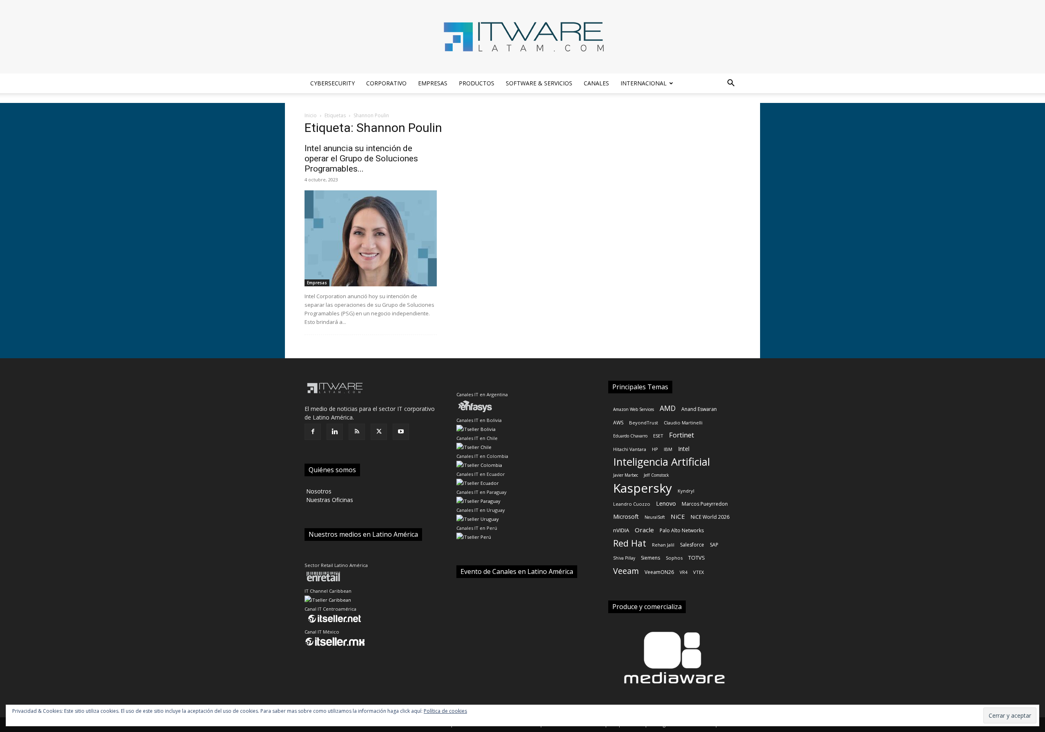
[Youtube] (401, 432)
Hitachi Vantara (629, 449)
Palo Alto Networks (682, 530)
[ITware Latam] (522, 37)
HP (655, 449)
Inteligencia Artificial (661, 462)
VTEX (698, 572)
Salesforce (692, 544)
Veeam (626, 571)
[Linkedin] (335, 432)
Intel (683, 449)
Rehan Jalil (663, 545)
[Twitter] (379, 432)
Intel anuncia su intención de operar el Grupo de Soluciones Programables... (361, 158)
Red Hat (629, 543)
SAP (714, 544)
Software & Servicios (539, 83)
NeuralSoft (655, 517)
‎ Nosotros (318, 491)
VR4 (683, 572)
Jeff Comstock (656, 475)
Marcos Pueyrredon (705, 503)
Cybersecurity (332, 83)
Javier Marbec (625, 475)
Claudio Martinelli (683, 423)
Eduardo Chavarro (630, 436)
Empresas (432, 83)
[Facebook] (313, 432)
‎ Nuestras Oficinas (329, 500)
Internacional (643, 83)
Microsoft (626, 516)
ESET (658, 436)
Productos (476, 83)
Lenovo (666, 503)
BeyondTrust (643, 423)
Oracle (644, 530)
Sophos (674, 558)
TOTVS (696, 557)
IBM (668, 449)
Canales (596, 83)
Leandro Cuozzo (631, 504)
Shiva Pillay (624, 558)
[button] (730, 84)
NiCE (678, 516)
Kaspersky (642, 488)
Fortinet (681, 435)
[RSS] (357, 432)
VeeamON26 (659, 572)
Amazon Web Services (633, 409)
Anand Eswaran (699, 409)
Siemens (650, 557)
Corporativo (386, 83)
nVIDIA (621, 530)
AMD (668, 408)
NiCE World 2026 (710, 516)
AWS (618, 422)
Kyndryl (686, 491)
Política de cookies (445, 710)
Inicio (311, 115)
